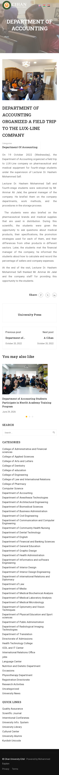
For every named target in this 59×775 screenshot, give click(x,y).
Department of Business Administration (24, 511)
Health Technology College (17, 643)
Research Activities (13, 684)
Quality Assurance (12, 708)
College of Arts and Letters (17, 461)
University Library (12, 726)
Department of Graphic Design (19, 550)
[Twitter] (47, 295)
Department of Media (14, 588)
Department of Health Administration (23, 555)
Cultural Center (10, 731)
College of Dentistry (13, 465)
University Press (29, 314)
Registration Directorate (16, 679)
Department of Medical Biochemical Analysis (27, 593)
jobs (4, 656)
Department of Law (13, 584)
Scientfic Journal (11, 713)
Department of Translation (17, 634)
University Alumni (12, 736)
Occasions (8, 670)
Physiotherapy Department (17, 675)
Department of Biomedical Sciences (22, 506)
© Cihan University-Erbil (13, 759)
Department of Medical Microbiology (23, 602)
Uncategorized (10, 688)
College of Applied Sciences (18, 456)
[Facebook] (41, 295)
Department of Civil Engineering (20, 515)
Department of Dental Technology (21, 532)
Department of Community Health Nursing (26, 527)
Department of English (15, 537)
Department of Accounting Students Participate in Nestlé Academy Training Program (26, 402)
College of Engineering (15, 474)
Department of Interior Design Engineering (26, 571)
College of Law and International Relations (26, 479)
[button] (26, 416)
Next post (48, 332)
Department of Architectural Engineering (25, 502)
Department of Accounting (20, 147)
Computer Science (12, 488)
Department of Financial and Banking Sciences (28, 541)
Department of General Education (21, 546)
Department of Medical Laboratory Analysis (27, 597)
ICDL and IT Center (13, 647)
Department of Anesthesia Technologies (25, 497)
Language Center (12, 661)
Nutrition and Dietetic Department (21, 666)
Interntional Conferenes (15, 717)
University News (11, 693)
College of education (14, 470)
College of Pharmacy (14, 483)
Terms (15, 769)
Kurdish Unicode (11, 740)
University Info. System (15, 722)
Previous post (13, 332)
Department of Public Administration (23, 622)
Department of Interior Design (19, 567)
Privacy (5, 769)
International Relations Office (18, 652)
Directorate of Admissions (17, 638)
